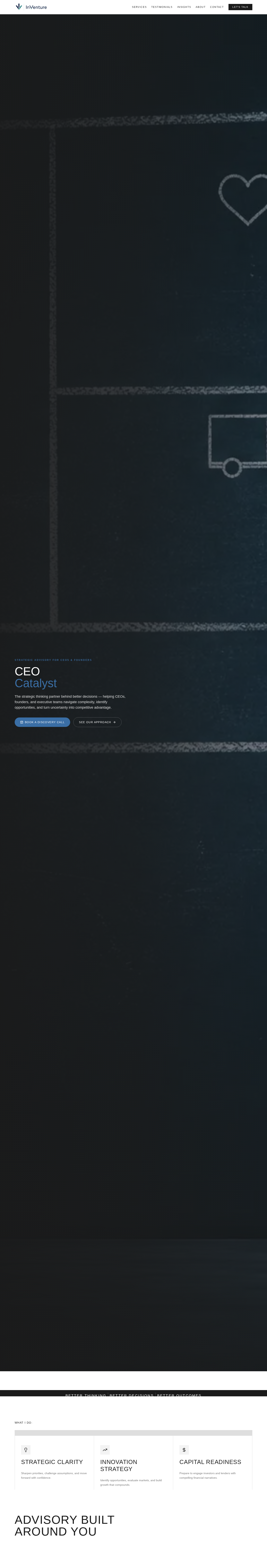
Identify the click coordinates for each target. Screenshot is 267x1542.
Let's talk (240, 7)
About (200, 7)
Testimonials (162, 7)
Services (139, 7)
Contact (217, 7)
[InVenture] (31, 7)
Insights (184, 7)
